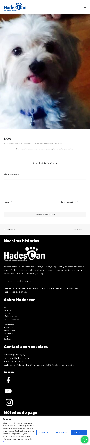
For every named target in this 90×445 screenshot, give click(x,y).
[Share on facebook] (33, 163)
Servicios (7, 310)
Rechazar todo (61, 432)
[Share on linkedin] (45, 163)
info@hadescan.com (19, 358)
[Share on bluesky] (50, 163)
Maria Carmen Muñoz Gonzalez (50, 143)
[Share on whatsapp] (48, 163)
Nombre (8, 202)
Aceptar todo (79, 432)
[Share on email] (56, 163)
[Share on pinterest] (42, 163)
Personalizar (44, 432)
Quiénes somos (11, 316)
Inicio (6, 307)
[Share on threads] (39, 163)
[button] (85, 7)
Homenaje (27, 143)
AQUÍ (4, 442)
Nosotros (7, 313)
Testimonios (9, 325)
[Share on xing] (53, 163)
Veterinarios (8, 333)
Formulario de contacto (15, 361)
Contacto (7, 339)
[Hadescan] (15, 7)
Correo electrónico (69, 202)
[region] (45, 430)
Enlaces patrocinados (13, 322)
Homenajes (8, 328)
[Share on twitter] (36, 163)
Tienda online (9, 330)
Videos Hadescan (12, 319)
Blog (6, 336)
